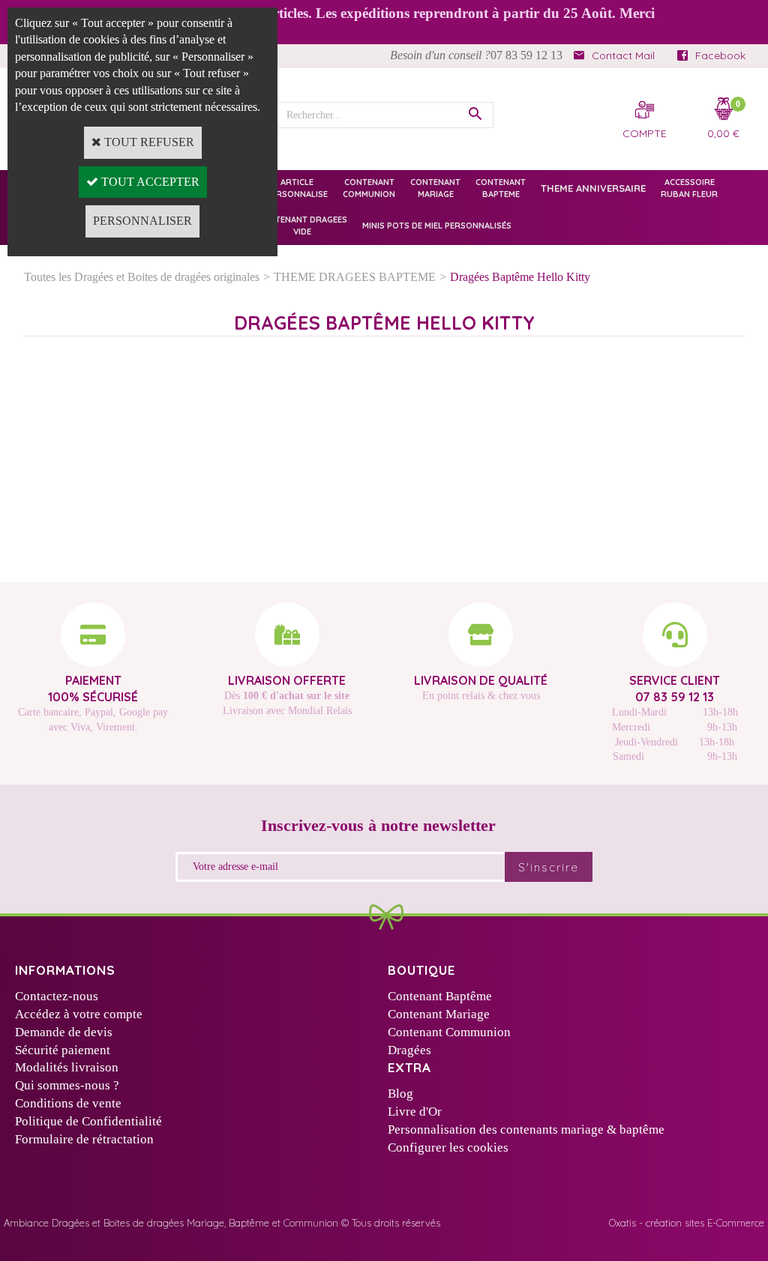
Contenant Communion (449, 1032)
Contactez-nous (56, 996)
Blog (400, 1093)
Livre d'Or (415, 1111)
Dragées (409, 1050)
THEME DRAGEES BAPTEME (355, 276)
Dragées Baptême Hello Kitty (520, 276)
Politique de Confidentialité (88, 1121)
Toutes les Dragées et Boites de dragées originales (142, 276)
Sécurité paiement (62, 1050)
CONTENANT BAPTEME (501, 188)
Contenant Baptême (440, 996)
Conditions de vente (68, 1103)
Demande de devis (63, 1032)
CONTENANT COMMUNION (369, 188)
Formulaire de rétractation (84, 1139)
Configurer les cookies (448, 1147)
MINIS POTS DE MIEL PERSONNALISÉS (437, 225)
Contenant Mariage (439, 1014)
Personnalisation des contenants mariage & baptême (526, 1129)
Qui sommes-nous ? (67, 1085)
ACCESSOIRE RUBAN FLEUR (689, 188)
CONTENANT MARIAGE (435, 188)
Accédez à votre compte (78, 1014)
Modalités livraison (66, 1067)
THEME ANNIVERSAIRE (593, 188)
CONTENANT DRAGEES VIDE (302, 225)
